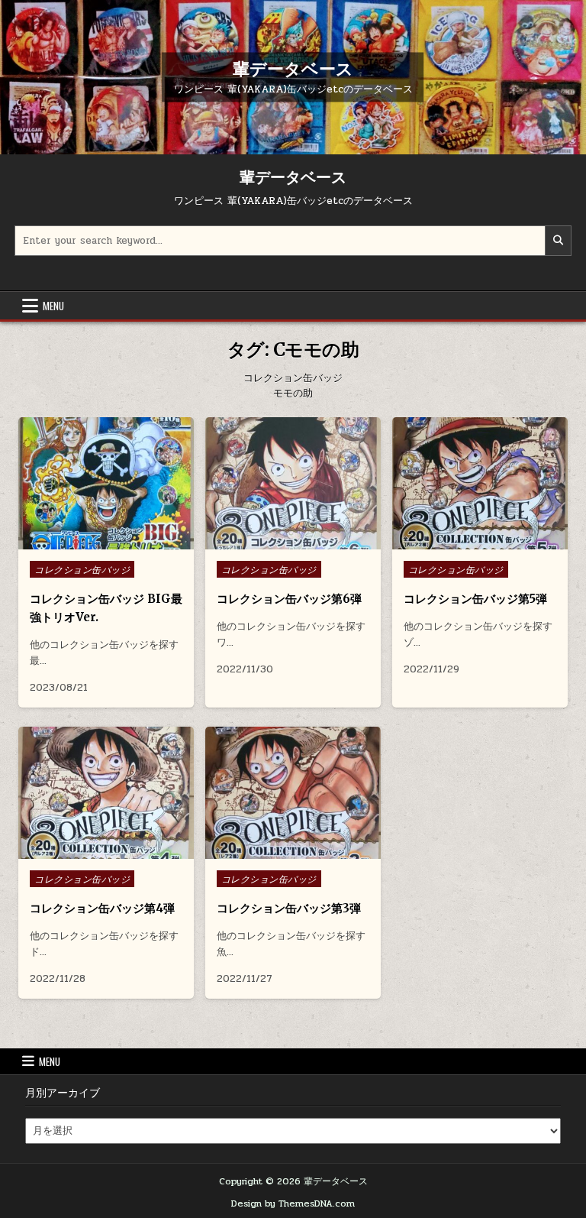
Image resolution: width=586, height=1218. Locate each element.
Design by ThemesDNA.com (293, 1203)
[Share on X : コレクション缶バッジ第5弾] (467, 541)
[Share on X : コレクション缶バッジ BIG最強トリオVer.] (93, 541)
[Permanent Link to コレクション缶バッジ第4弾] (106, 793)
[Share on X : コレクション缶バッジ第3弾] (280, 850)
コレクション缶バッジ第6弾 (289, 598)
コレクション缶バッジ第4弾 (102, 908)
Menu (53, 305)
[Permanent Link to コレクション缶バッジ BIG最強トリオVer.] (106, 483)
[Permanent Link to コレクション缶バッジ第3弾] (293, 793)
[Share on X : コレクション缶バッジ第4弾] (93, 850)
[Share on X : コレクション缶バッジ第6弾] (280, 541)
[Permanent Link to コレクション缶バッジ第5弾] (480, 483)
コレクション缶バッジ (82, 569)
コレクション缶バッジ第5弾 (475, 598)
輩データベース (293, 68)
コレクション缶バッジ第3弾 (289, 908)
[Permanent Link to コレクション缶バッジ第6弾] (293, 483)
